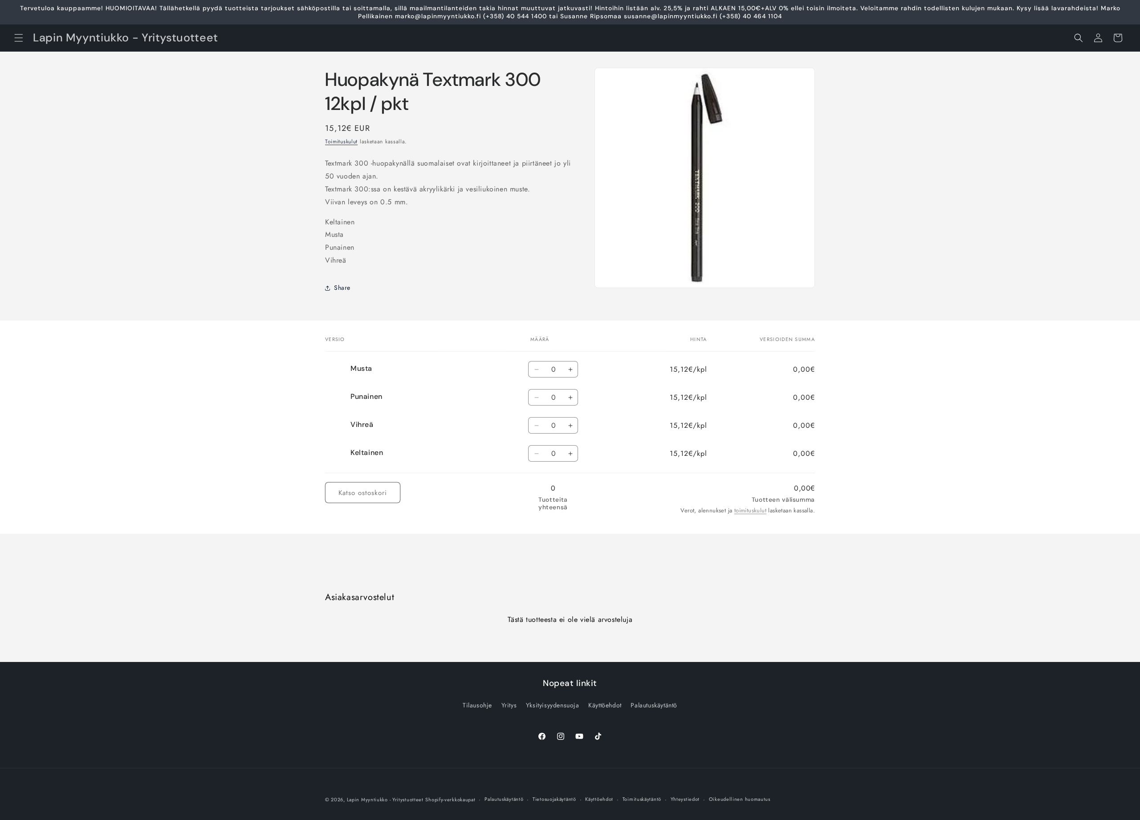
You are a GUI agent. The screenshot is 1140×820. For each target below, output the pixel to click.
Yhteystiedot (685, 799)
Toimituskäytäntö (642, 799)
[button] (18, 38)
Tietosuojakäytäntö (554, 799)
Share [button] (342, 287)
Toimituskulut (341, 142)
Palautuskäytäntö (654, 705)
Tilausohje (477, 705)
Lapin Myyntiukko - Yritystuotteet (385, 799)
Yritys (509, 705)
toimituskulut (750, 510)
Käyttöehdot (605, 705)
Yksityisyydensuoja (552, 705)
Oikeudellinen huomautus (739, 799)
